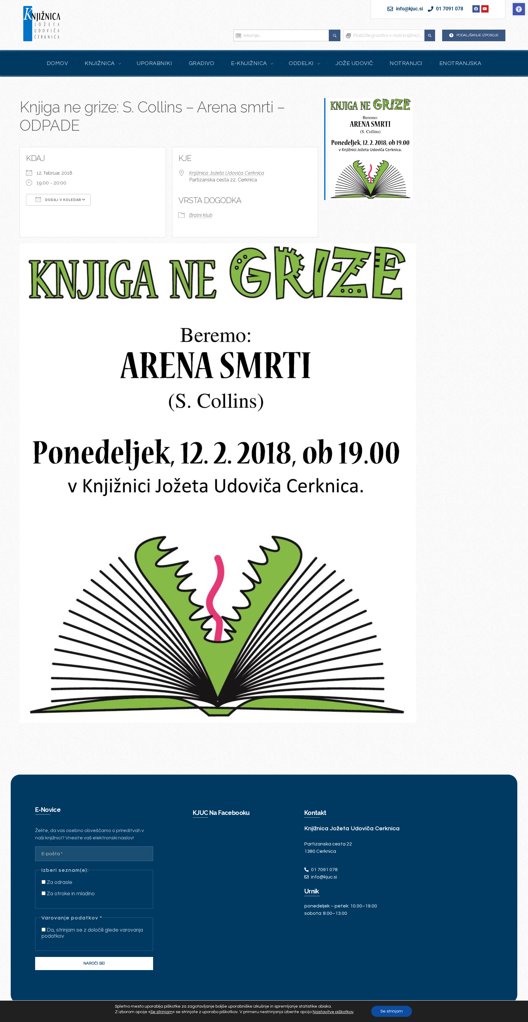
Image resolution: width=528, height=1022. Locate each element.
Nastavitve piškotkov (333, 1012)
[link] (519, 9)
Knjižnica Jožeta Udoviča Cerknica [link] (226, 173)
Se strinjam (391, 1011)
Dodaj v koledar (62, 200)
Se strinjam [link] (161, 1012)
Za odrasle (59, 882)
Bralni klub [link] (200, 215)
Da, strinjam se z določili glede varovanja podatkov (92, 933)
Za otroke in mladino (70, 893)
